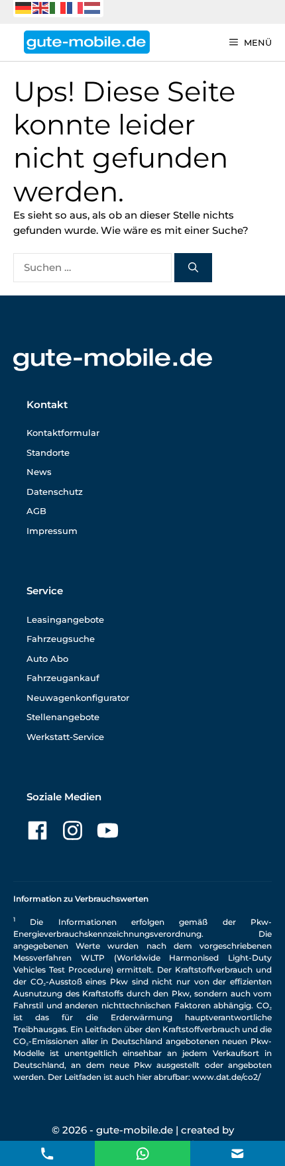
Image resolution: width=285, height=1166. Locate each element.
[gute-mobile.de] (87, 42)
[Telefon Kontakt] (47, 1152)
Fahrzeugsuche (61, 638)
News (39, 471)
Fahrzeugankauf (63, 677)
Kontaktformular (63, 432)
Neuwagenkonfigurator (78, 697)
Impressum (52, 530)
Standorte (48, 452)
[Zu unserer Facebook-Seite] (37, 830)
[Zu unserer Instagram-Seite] (73, 830)
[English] (41, 7)
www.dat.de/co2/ (226, 1077)
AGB (36, 510)
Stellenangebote (63, 717)
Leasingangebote (65, 619)
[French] (75, 7)
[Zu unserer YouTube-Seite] (108, 830)
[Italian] (58, 7)
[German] (23, 7)
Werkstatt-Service (65, 736)
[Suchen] (193, 268)
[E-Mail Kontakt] (142, 1152)
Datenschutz (55, 491)
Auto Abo (47, 658)
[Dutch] (92, 7)
